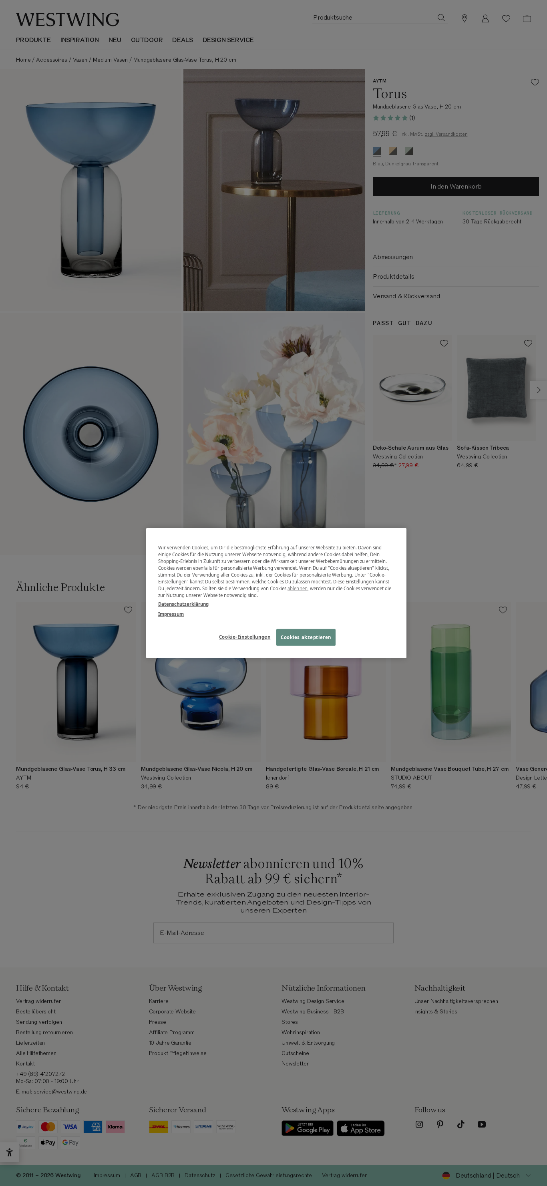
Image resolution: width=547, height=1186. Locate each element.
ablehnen (298, 588)
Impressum (171, 614)
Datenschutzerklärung (183, 604)
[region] (276, 593)
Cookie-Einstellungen (244, 636)
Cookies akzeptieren (306, 637)
